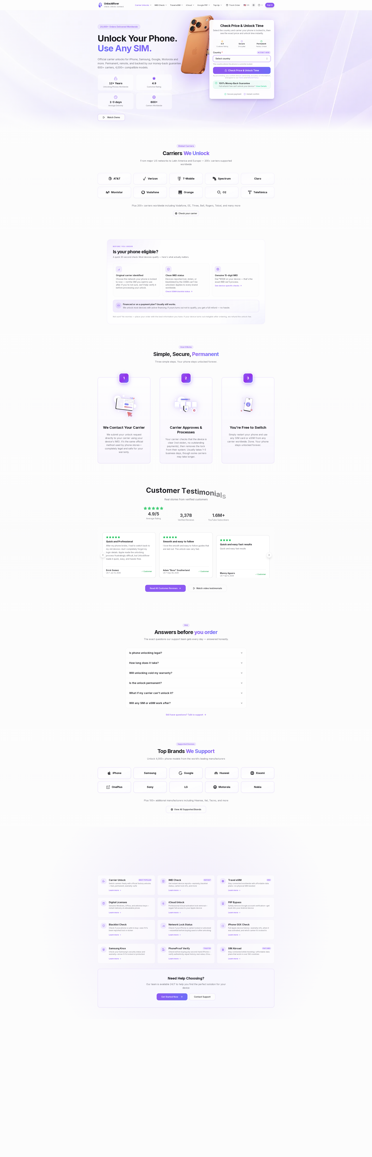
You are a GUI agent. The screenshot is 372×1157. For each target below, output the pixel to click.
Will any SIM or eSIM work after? (150, 703)
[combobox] (242, 58)
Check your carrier (187, 213)
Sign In (270, 5)
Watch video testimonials (209, 588)
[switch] (253, 5)
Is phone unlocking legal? (145, 652)
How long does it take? (144, 662)
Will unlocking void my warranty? (150, 672)
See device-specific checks (227, 286)
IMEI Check (159, 5)
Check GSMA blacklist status (178, 291)
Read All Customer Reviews (164, 588)
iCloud (189, 5)
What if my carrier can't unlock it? (151, 693)
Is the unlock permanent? (145, 682)
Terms (241, 78)
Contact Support (202, 997)
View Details (261, 86)
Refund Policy (253, 78)
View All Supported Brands (187, 809)
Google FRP (202, 5)
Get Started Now (169, 997)
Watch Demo (113, 117)
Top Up (216, 5)
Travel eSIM (175, 5)
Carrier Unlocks (142, 5)
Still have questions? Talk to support (184, 714)
